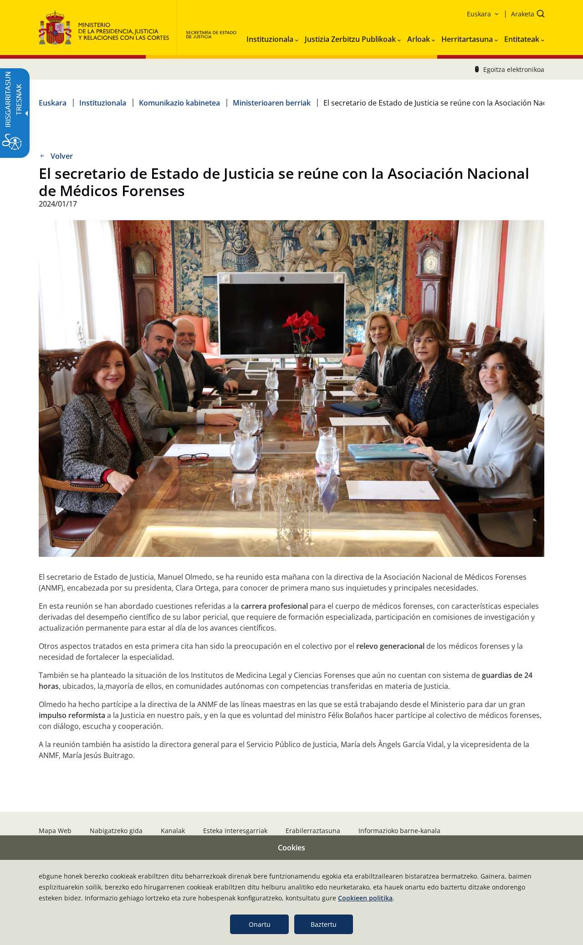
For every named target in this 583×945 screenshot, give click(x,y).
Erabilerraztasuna (313, 830)
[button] (525, 14)
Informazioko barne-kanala (399, 830)
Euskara (52, 103)
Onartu (260, 924)
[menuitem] (272, 37)
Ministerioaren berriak (272, 103)
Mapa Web (55, 830)
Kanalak (173, 830)
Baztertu (324, 924)
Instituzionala (102, 103)
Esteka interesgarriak (235, 830)
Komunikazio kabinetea (179, 103)
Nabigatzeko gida (116, 830)
